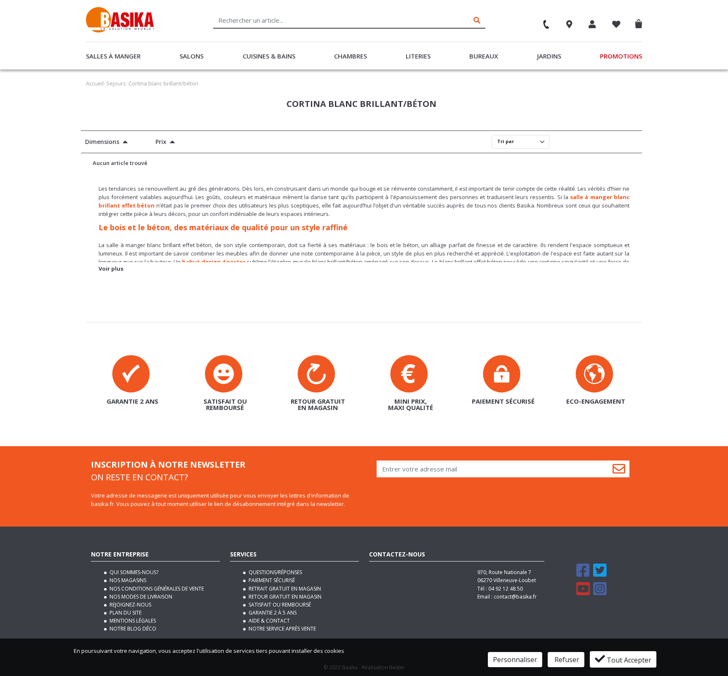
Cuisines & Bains (269, 56)
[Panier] (640, 22)
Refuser (566, 659)
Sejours (116, 83)
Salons (191, 56)
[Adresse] (569, 25)
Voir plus (111, 268)
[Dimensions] (123, 142)
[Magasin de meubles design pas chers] (120, 30)
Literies (418, 56)
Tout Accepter (628, 660)
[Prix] (170, 142)
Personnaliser (515, 659)
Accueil (95, 83)
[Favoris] (616, 25)
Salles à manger (113, 56)
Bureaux (483, 56)
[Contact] (542, 21)
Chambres (350, 56)
